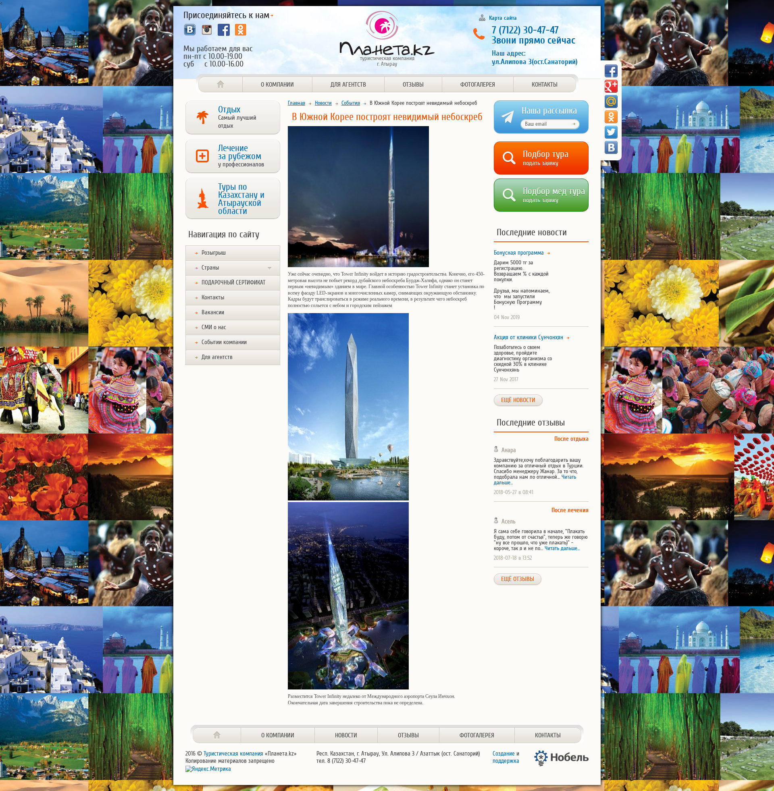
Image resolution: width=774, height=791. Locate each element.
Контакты (545, 84)
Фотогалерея (477, 84)
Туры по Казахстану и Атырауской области (241, 199)
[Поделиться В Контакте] (611, 147)
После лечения (570, 510)
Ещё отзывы (517, 579)
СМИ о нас (214, 327)
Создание (504, 753)
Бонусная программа (519, 253)
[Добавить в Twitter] (611, 132)
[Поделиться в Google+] (611, 86)
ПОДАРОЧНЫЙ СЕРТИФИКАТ (233, 282)
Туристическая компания (233, 753)
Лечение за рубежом (241, 155)
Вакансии (213, 312)
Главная (296, 103)
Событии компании (224, 342)
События (350, 103)
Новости (323, 103)
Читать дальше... (562, 548)
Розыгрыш (214, 252)
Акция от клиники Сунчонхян (528, 337)
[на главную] (217, 735)
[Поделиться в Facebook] (611, 70)
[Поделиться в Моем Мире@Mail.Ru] (611, 101)
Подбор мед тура (554, 193)
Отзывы (413, 84)
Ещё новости (518, 400)
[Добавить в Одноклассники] (611, 116)
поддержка (506, 761)
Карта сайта (503, 18)
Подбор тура (545, 156)
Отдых (237, 116)
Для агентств (348, 84)
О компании (277, 84)
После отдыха (571, 439)
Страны (210, 267)
